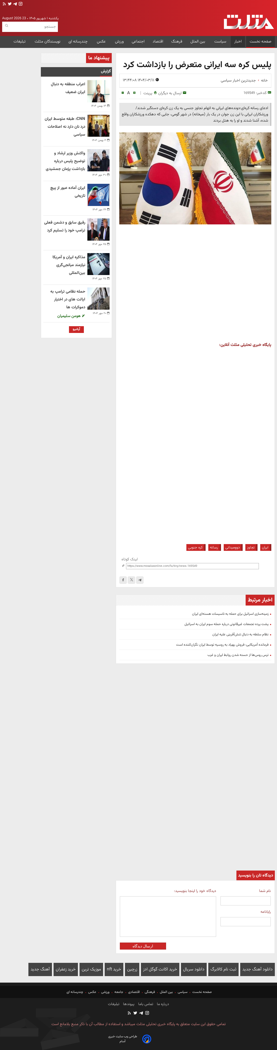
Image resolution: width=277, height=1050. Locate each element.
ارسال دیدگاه (143, 946)
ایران (265, 547)
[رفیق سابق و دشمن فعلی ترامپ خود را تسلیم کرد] (98, 229)
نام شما (265, 891)
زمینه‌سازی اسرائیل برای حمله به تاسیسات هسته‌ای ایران (230, 614)
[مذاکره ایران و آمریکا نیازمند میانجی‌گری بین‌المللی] (98, 264)
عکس (102, 41)
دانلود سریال (194, 969)
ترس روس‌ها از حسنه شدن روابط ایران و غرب (238, 655)
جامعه (119, 992)
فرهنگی (150, 992)
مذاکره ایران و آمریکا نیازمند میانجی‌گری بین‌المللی (68, 265)
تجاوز (251, 547)
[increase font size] (134, 93)
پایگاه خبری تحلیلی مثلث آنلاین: (245, 345)
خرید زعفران (66, 969)
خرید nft (114, 969)
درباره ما (162, 1004)
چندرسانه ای (78, 41)
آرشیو (76, 329)
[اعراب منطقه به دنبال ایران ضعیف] (98, 91)
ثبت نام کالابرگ (223, 969)
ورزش (119, 41)
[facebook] (123, 580)
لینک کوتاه (129, 559)
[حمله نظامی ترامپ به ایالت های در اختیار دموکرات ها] (98, 298)
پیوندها (128, 1004)
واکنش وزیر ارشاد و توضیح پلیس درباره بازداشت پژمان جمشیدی (65, 161)
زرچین (132, 969)
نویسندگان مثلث (47, 41)
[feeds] (4, 4)
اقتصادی (134, 992)
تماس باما (145, 1004)
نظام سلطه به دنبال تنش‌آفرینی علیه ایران (240, 634)
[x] (131, 580)
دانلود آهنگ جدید (257, 969)
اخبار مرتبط (260, 600)
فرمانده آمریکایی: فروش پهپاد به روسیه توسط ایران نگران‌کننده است (222, 644)
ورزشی (105, 992)
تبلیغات (20, 41)
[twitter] (9, 4)
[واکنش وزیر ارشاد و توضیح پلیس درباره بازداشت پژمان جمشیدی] (98, 160)
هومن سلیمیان (69, 316)
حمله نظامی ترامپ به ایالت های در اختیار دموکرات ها (67, 299)
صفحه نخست (260, 41)
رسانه (214, 547)
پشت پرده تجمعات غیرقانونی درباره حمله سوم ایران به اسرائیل (226, 624)
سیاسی (182, 992)
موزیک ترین (91, 969)
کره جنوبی (195, 547)
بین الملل (198, 41)
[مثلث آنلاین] (249, 22)
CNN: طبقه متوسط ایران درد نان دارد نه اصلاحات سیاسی (65, 127)
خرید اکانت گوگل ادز (160, 969)
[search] (6, 26)
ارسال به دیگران (170, 93)
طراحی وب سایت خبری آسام (122, 1039)
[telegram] (14, 4)
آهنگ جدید (40, 969)
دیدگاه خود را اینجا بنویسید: (195, 891)
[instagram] (20, 4)
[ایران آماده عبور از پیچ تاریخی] (98, 195)
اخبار (238, 41)
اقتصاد (158, 41)
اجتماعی (138, 41)
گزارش (106, 71)
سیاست (220, 41)
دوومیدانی (232, 547)
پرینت (147, 93)
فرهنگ (176, 41)
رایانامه (265, 912)
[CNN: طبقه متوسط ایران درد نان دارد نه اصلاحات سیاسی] (98, 126)
